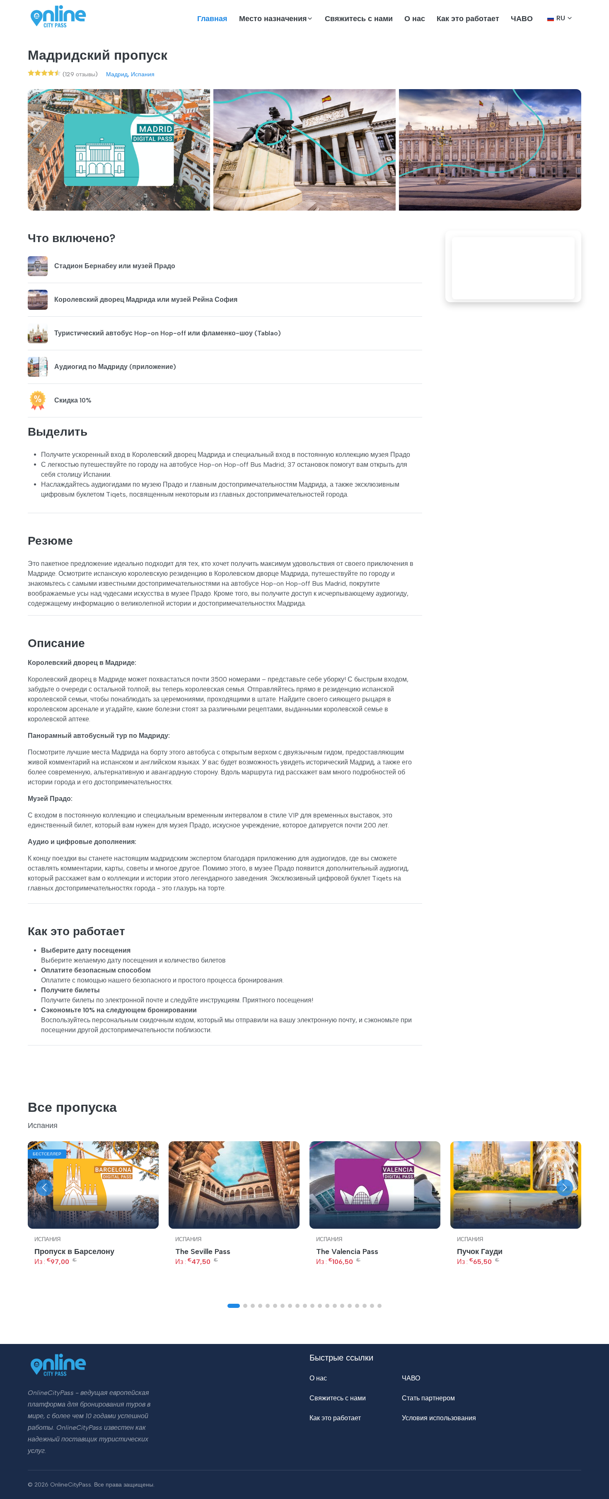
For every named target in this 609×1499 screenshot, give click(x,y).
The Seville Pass (202, 1251)
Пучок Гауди (480, 1251)
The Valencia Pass (347, 1251)
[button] (276, 18)
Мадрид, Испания (130, 74)
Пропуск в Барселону (74, 1251)
